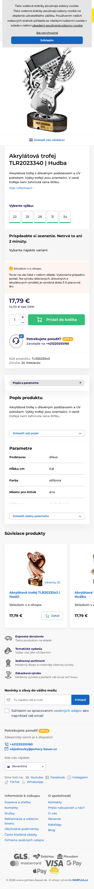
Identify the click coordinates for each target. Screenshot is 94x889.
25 (27, 217)
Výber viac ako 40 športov (33, 652)
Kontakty (11, 807)
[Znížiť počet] (23, 322)
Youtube (37, 777)
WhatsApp (35, 782)
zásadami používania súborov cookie (57, 25)
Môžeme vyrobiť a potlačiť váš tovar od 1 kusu (46, 677)
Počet (14, 320)
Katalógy (54, 824)
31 (52, 217)
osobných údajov (68, 711)
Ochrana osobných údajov (24, 840)
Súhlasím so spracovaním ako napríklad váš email (50, 713)
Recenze (54, 819)
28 (40, 217)
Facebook (57, 777)
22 (15, 217)
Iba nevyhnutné (47, 32)
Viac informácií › (21, 188)
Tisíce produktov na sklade (33, 640)
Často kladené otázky (21, 834)
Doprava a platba (18, 802)
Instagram (80, 777)
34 (65, 217)
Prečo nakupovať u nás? (66, 807)
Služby (10, 813)
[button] (38, 128)
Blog (51, 830)
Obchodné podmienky (22, 829)
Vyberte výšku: (21, 206)
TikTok (15, 782)
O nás (52, 813)
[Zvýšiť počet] (23, 317)
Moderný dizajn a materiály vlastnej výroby (44, 664)
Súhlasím (47, 40)
